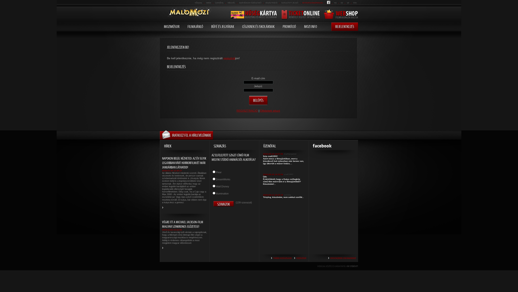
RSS (355, 3)
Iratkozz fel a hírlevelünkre (191, 135)
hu (335, 3)
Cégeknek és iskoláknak (258, 26)
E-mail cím (258, 78)
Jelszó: (258, 86)
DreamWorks (223, 179)
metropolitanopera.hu (312, 3)
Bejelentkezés (344, 26)
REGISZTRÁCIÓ (271, 3)
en (342, 3)
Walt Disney (222, 186)
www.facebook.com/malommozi (343, 258)
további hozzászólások (282, 258)
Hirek (208, 3)
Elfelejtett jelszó (289, 3)
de (348, 3)
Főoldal (198, 3)
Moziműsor (171, 26)
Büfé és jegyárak (222, 26)
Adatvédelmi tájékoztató (250, 3)
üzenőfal (219, 3)
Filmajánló (195, 26)
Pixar (219, 172)
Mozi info (310, 26)
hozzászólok (301, 258)
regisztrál (229, 58)
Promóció (289, 26)
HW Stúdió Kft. (352, 266)
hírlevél (231, 3)
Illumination (222, 193)
